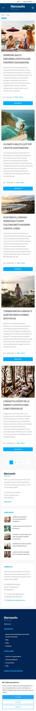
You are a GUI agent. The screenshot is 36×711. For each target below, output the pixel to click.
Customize (18, 702)
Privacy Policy (10, 663)
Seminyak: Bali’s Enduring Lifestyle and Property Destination (16, 59)
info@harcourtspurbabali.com (15, 600)
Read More (18, 103)
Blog (16, 97)
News (21, 97)
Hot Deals (8, 646)
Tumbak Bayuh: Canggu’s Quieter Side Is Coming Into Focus (17, 315)
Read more (8, 502)
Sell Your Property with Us (13, 656)
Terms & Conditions (11, 659)
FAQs (7, 666)
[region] (18, 695)
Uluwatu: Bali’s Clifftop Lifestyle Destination (17, 146)
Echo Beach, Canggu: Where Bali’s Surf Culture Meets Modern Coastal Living (16, 222)
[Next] (24, 462)
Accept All (18, 697)
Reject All (18, 707)
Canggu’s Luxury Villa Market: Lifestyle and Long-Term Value (16, 405)
